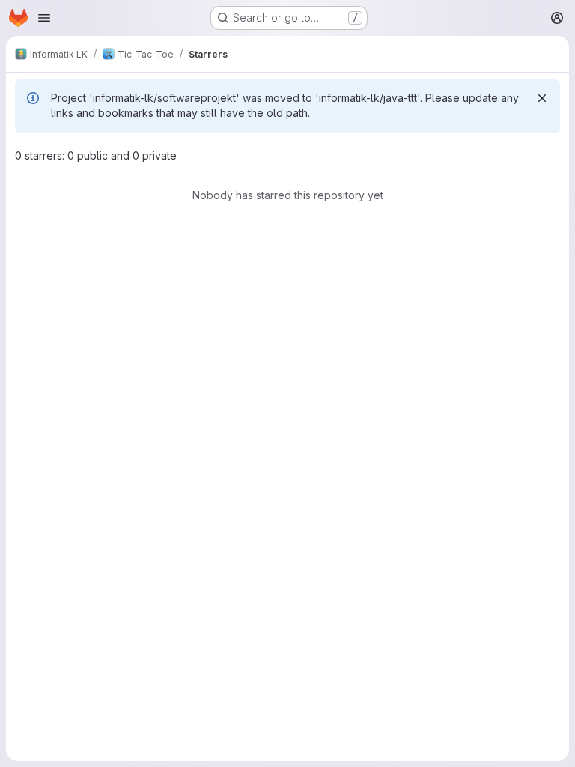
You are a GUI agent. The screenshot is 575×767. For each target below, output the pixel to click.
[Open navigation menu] (44, 18)
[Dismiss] (542, 98)
